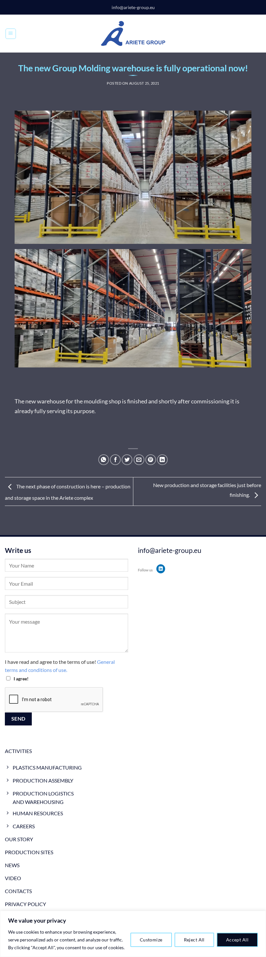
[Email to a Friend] (139, 459)
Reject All (194, 939)
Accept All (237, 939)
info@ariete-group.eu (133, 7)
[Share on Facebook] (115, 459)
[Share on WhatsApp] (103, 459)
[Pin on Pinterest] (150, 459)
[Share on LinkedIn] (162, 459)
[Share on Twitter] (127, 459)
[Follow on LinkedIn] (160, 568)
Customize (151, 939)
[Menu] (11, 34)
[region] (133, 934)
